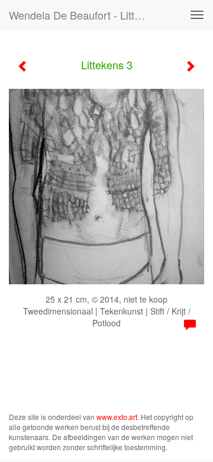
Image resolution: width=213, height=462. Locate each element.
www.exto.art (116, 417)
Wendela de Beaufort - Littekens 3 (81, 15)
